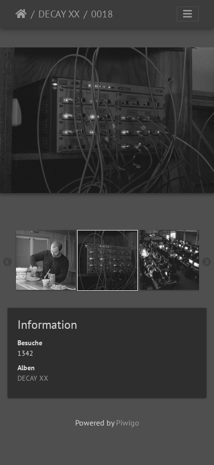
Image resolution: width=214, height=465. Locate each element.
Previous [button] (7, 262)
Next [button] (207, 262)
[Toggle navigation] (188, 13)
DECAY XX (59, 13)
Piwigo (127, 423)
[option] (46, 260)
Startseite (21, 13)
